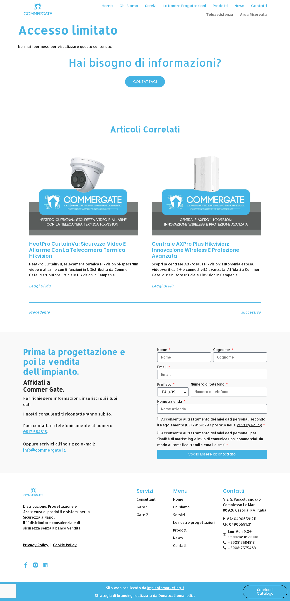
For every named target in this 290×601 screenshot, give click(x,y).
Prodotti (220, 5)
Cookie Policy (65, 544)
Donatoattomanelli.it (176, 595)
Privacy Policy (249, 424)
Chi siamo (128, 5)
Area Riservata (253, 14)
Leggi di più (40, 286)
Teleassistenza (219, 14)
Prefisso (164, 384)
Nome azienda (170, 401)
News (239, 5)
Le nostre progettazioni (184, 5)
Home (107, 5)
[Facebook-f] (25, 565)
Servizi (151, 5)
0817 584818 (35, 431)
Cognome (222, 349)
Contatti (259, 5)
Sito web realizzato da (126, 587)
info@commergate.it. (44, 450)
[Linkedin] (45, 565)
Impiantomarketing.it (165, 587)
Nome (162, 349)
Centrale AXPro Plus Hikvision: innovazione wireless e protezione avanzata (195, 250)
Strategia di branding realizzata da (126, 595)
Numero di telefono (208, 384)
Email (162, 366)
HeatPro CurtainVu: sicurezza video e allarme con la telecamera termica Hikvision (77, 250)
